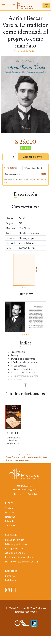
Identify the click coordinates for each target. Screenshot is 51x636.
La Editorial (11, 580)
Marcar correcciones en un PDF (21, 561)
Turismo (29, 454)
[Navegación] (3, 5)
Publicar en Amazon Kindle (19, 557)
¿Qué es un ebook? (15, 552)
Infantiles (10, 521)
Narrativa (10, 516)
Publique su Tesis (14, 548)
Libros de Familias (14, 539)
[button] (46, 5)
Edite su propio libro (16, 544)
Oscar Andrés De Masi (25, 51)
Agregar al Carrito (33, 156)
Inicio (20, 454)
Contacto (10, 575)
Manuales (10, 512)
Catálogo (10, 525)
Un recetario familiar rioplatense (13, 440)
